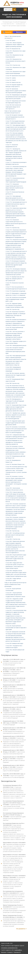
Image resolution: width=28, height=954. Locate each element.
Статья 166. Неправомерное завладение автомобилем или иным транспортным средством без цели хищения (16, 96)
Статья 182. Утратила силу (12, 309)
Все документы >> (21, 928)
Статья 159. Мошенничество (13, 48)
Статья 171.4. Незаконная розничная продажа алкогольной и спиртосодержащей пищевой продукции (16, 180)
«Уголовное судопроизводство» (9, 947)
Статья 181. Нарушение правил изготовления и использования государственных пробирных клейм (15, 305)
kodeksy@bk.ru (18, 950)
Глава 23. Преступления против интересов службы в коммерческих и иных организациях (15, 584)
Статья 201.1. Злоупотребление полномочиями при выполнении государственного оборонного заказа (15, 594)
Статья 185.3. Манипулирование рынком (16, 345)
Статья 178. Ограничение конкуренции (15, 291)
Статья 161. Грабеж (11, 78)
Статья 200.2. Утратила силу (13, 539)
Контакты (3, 952)
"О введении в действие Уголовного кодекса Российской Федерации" (14, 759)
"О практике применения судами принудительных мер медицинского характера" (14, 816)
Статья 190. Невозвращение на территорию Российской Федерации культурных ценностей (15, 400)
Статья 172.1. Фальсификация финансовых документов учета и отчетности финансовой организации (15, 198)
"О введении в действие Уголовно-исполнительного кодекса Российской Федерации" (13, 768)
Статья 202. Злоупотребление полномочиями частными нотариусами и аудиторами (16, 627)
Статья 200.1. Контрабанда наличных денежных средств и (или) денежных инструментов (15, 534)
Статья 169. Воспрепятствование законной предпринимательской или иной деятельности (15, 116)
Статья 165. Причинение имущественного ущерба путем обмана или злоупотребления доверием (16, 90)
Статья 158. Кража (10, 40)
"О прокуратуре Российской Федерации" (14, 722)
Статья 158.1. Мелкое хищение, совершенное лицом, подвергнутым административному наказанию (15, 44)
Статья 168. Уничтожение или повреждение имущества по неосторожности (13, 106)
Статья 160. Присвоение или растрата (15, 75)
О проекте (10, 952)
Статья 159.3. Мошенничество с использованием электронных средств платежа (15, 61)
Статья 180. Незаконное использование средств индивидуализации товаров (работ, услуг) (16, 299)
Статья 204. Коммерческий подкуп (14, 643)
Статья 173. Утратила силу (12, 227)
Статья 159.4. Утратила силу (13, 65)
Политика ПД (17, 952)
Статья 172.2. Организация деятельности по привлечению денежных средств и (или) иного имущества (16, 204)
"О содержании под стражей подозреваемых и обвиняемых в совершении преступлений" (14, 671)
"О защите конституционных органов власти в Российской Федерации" (14, 775)
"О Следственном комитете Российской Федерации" (14, 679)
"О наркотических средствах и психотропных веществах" (14, 751)
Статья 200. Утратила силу (12, 531)
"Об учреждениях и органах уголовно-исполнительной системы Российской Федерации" (14, 662)
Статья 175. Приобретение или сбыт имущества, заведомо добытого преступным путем (15, 278)
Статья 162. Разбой (11, 80)
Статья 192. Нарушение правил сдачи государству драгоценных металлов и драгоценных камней (15, 422)
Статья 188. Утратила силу (12, 383)
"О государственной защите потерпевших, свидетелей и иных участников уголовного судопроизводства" (14, 688)
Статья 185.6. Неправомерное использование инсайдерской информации (13, 369)
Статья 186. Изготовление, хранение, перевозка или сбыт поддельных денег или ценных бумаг (15, 375)
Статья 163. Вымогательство (13, 82)
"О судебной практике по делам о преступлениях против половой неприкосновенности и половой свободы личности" (14, 805)
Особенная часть (20, 24)
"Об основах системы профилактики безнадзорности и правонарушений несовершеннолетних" (14, 730)
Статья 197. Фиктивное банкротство (15, 464)
